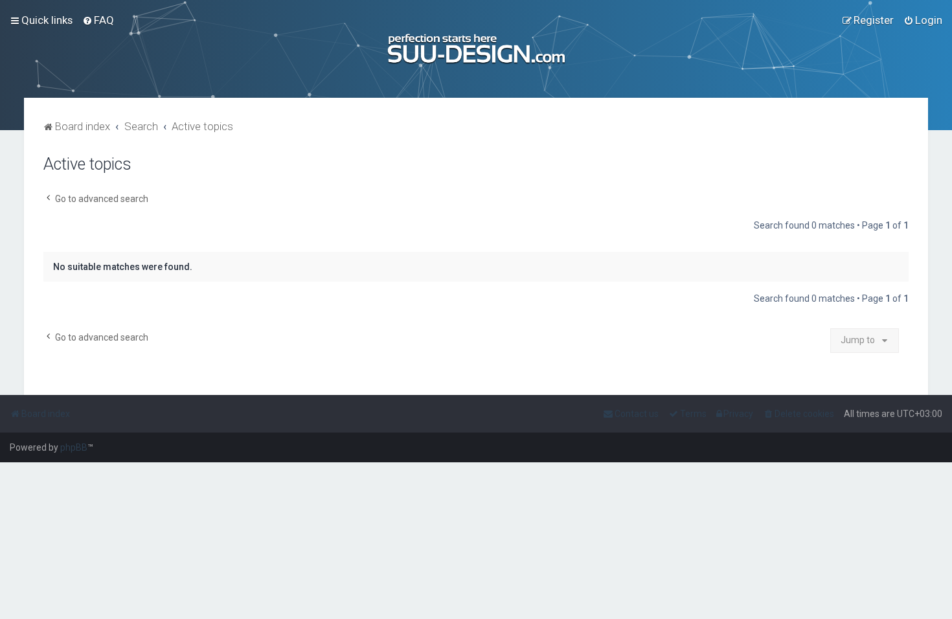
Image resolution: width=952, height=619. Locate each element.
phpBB (73, 447)
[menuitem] (98, 20)
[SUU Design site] (476, 48)
